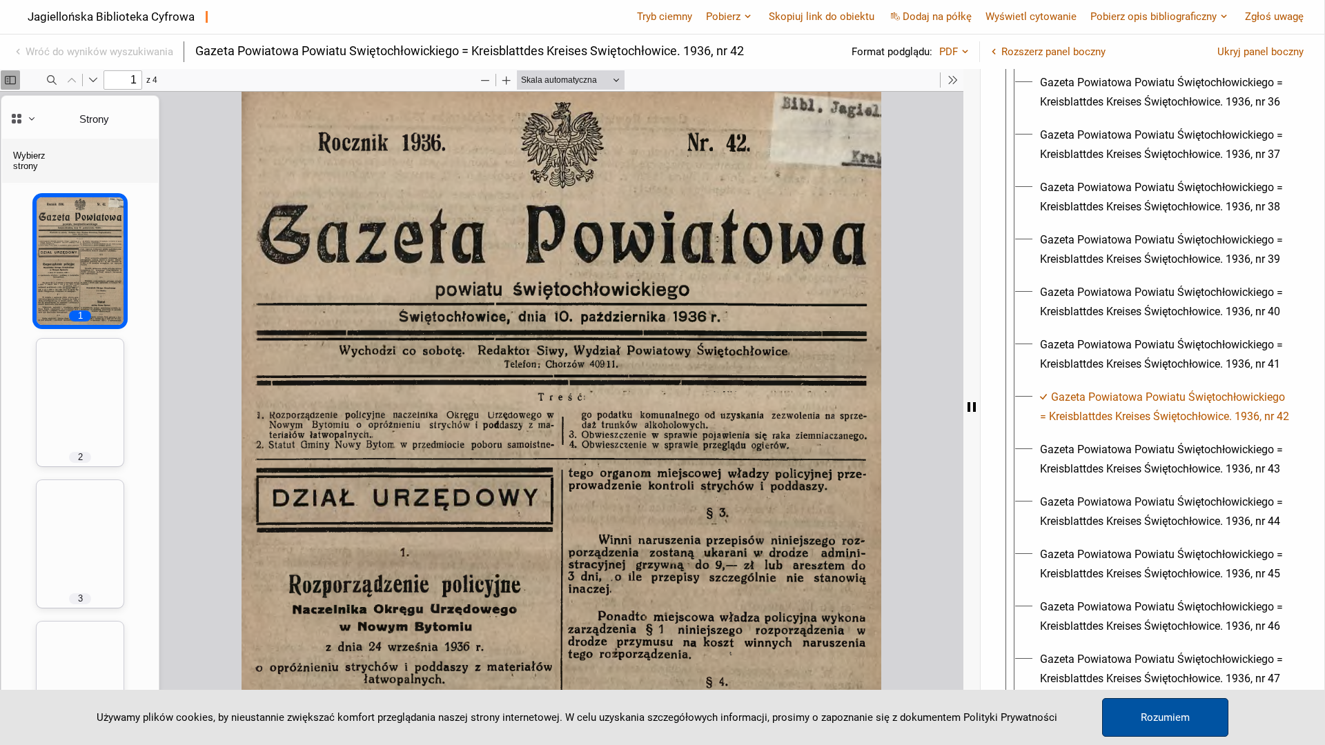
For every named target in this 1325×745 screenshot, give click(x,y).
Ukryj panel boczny (1260, 52)
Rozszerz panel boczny (1053, 52)
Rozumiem (1165, 717)
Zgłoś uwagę (1274, 16)
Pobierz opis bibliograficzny (1153, 16)
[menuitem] (1165, 92)
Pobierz (723, 16)
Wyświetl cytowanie (1031, 16)
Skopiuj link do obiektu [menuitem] (821, 16)
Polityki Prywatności (1010, 717)
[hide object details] (971, 407)
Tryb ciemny (664, 16)
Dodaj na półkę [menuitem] (937, 16)
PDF (948, 52)
